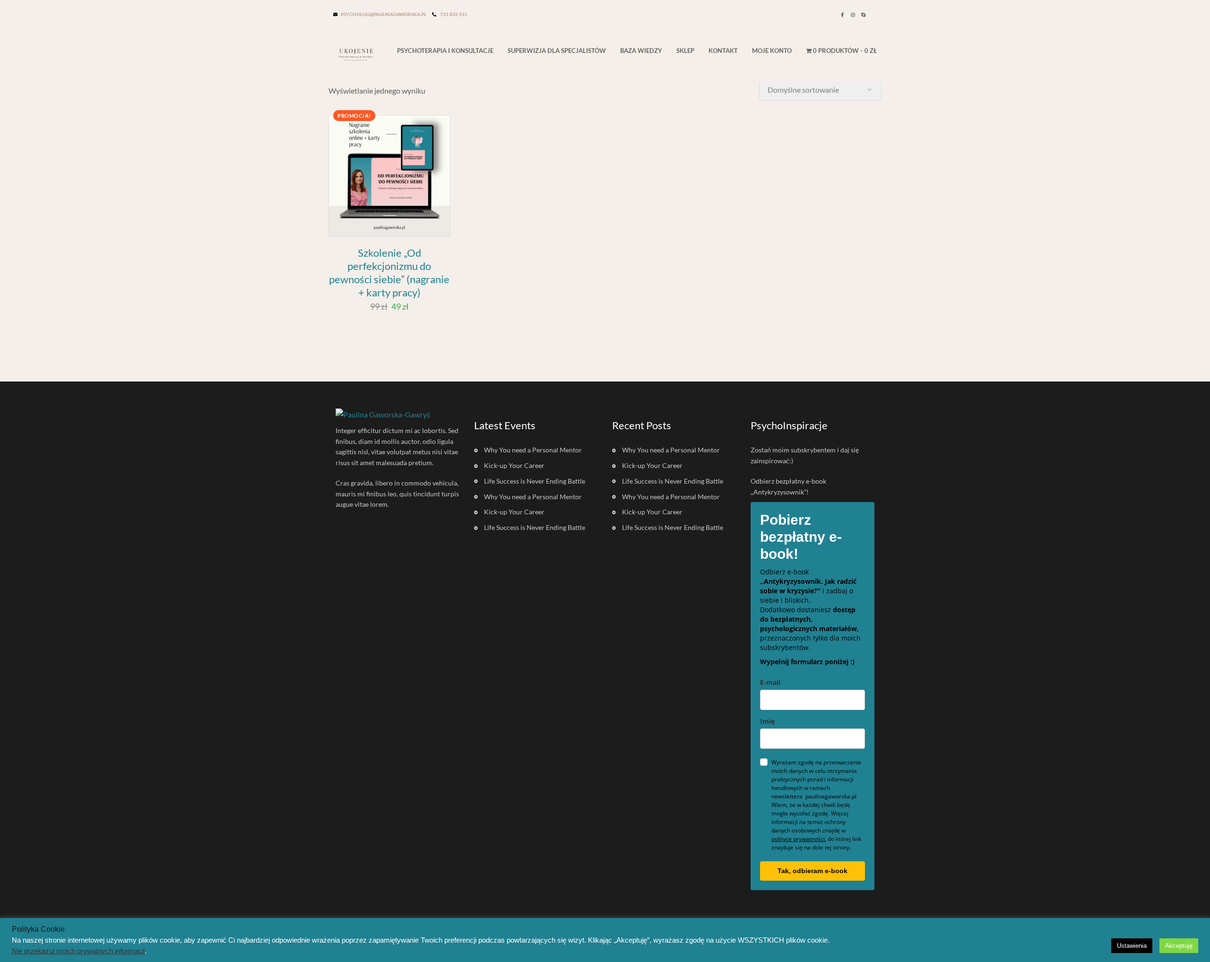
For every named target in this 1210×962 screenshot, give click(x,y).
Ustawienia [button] (1132, 945)
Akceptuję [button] (1179, 945)
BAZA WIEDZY (641, 50)
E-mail (770, 682)
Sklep (685, 50)
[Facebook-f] (842, 14)
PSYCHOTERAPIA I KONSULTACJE (445, 50)
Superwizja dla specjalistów (557, 50)
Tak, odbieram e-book (812, 871)
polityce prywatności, (798, 839)
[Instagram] (852, 14)
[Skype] (863, 14)
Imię (767, 721)
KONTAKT (723, 50)
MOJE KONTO (772, 50)
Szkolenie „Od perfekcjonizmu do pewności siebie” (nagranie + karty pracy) (389, 272)
